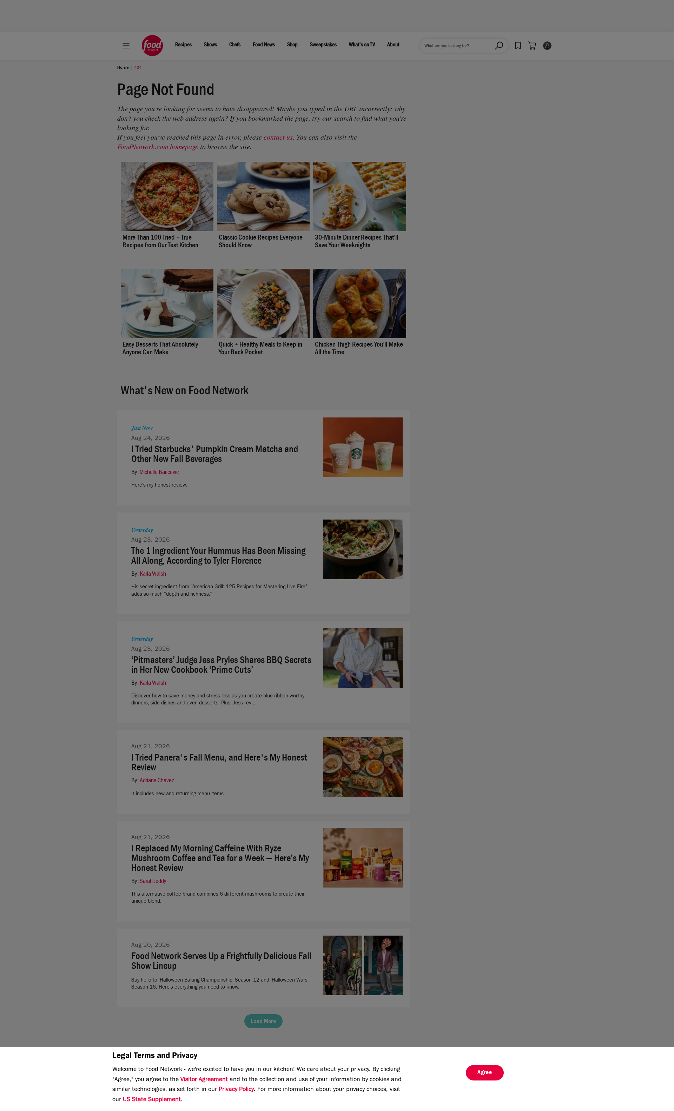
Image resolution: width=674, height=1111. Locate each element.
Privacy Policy (236, 1090)
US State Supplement (152, 1100)
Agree (484, 1073)
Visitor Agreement (204, 1080)
